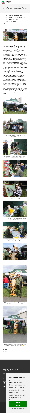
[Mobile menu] (28, 2)
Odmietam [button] (18, 405)
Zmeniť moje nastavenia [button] (18, 408)
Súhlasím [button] (18, 402)
